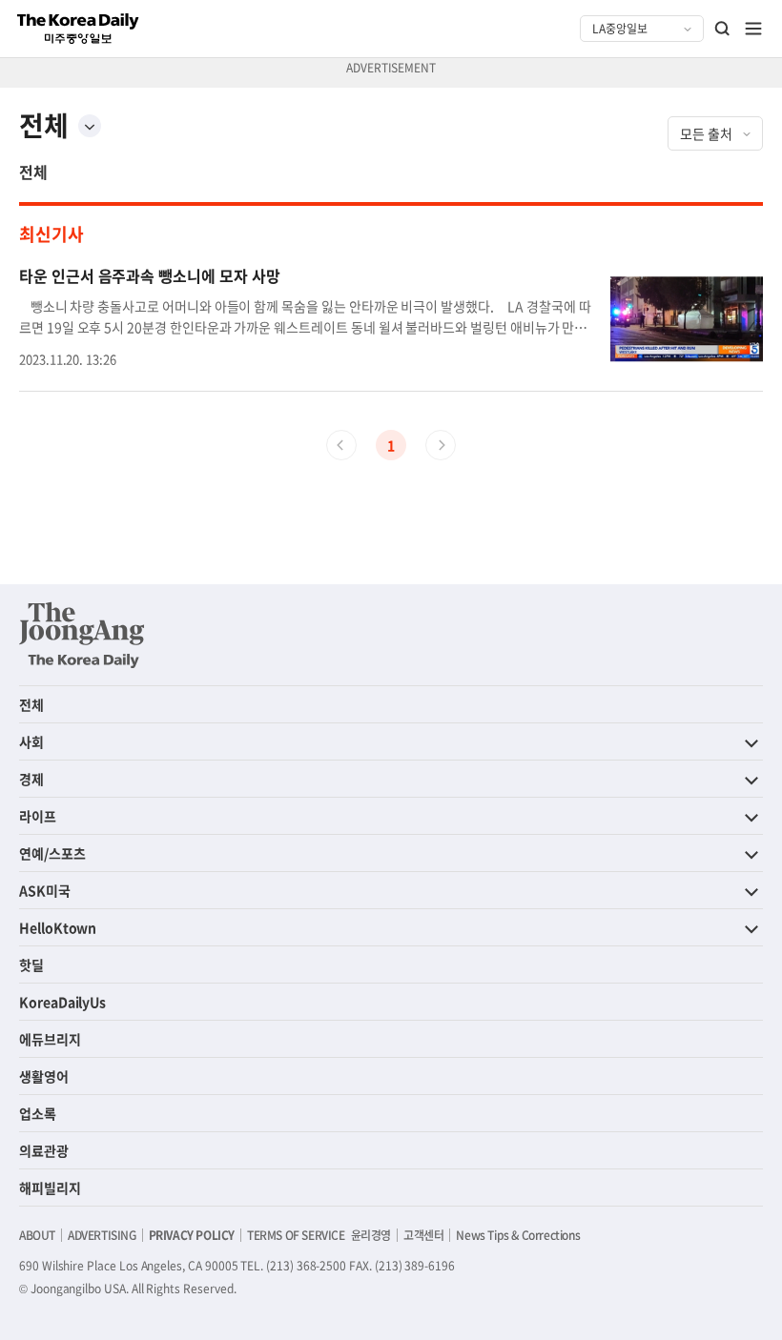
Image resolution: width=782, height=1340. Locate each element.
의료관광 (44, 1150)
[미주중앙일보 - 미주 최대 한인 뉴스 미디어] (78, 28)
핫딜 (31, 964)
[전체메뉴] (753, 28)
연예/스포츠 (52, 853)
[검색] (722, 28)
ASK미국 (45, 890)
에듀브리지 (50, 1038)
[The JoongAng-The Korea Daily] (82, 634)
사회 (31, 741)
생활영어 (44, 1076)
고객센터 (423, 1235)
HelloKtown (57, 927)
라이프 (37, 815)
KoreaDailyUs (62, 1001)
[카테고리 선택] (89, 125)
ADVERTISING (102, 1235)
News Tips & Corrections (518, 1235)
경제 (31, 778)
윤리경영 (371, 1235)
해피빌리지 (50, 1187)
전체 (33, 171)
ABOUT (37, 1235)
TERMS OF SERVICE (296, 1235)
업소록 (37, 1113)
